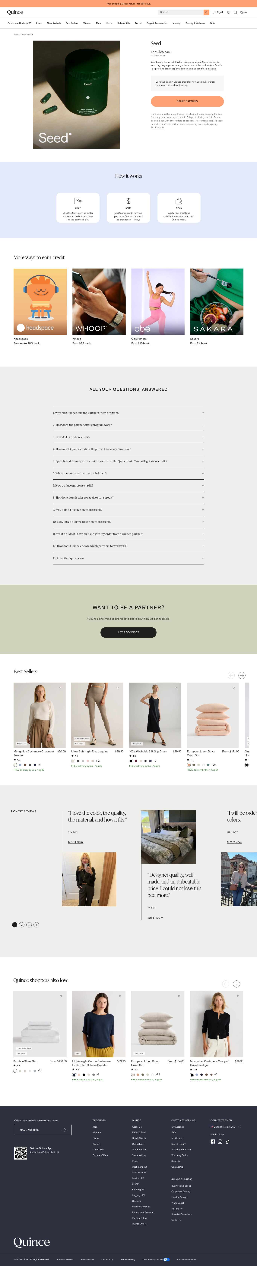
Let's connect (128, 632)
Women (97, 1132)
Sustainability (139, 1155)
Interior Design (179, 1197)
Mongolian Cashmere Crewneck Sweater (34, 753)
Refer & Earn (139, 1132)
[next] (242, 675)
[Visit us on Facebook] (213, 1142)
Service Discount (141, 1207)
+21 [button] (40, 1070)
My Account (177, 1127)
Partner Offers (100, 1155)
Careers (136, 1201)
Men (95, 1127)
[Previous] (231, 675)
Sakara (194, 338)
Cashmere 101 (139, 1167)
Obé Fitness (139, 338)
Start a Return (178, 1144)
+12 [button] (98, 761)
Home (96, 1138)
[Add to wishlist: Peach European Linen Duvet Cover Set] (234, 688)
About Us (137, 1127)
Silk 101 (135, 1184)
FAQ (173, 1132)
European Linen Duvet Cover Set (201, 753)
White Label (177, 1203)
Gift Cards (98, 1149)
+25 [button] (213, 765)
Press (135, 1161)
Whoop (76, 338)
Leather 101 (138, 1178)
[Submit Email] (64, 1130)
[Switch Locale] (242, 12)
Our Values (138, 1144)
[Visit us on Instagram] (220, 1142)
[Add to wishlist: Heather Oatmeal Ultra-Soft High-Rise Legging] (118, 688)
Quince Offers (139, 1224)
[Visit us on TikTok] (227, 1142)
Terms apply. (157, 127)
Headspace (21, 338)
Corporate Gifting (180, 1191)
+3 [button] (215, 1074)
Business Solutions (181, 1186)
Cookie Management (187, 1260)
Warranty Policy (179, 1155)
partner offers (20, 35)
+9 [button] (155, 761)
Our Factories (139, 1149)
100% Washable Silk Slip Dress (148, 751)
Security (175, 1161)
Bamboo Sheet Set (24, 1061)
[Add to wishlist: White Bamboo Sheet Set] (61, 996)
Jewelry (96, 1144)
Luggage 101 (138, 1195)
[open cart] (235, 12)
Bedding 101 (138, 1189)
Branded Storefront (181, 1214)
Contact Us (177, 1167)
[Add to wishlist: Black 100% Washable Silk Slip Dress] (176, 688)
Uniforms (176, 1220)
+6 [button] (39, 765)
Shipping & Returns (181, 1149)
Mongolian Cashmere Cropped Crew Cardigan (209, 1063)
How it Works (139, 1138)
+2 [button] (98, 1074)
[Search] (206, 12)
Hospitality (176, 1209)
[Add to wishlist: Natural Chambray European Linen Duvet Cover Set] (179, 996)
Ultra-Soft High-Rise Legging (90, 751)
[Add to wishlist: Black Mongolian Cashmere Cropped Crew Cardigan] (238, 996)
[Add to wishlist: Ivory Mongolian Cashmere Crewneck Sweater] (60, 688)
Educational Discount (143, 1212)
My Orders (176, 1138)
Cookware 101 (139, 1172)
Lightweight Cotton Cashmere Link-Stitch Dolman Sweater (91, 1063)
